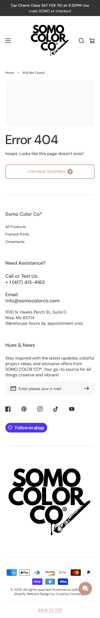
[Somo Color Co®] (50, 40)
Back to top (50, 610)
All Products (15, 226)
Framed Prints (17, 234)
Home (9, 73)
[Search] (81, 40)
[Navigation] (8, 40)
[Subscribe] (88, 388)
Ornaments (15, 241)
